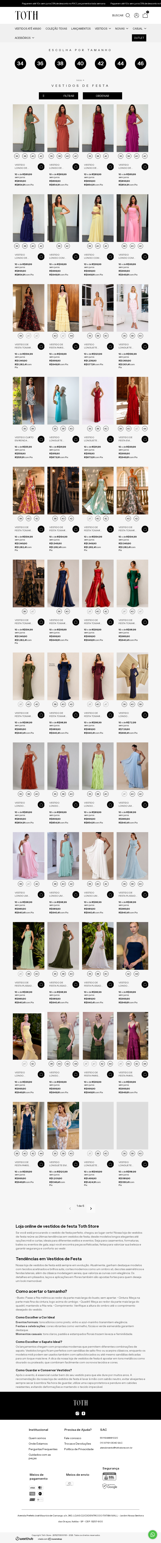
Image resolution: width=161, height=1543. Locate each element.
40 (33, 156)
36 (17, 156)
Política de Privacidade (79, 1449)
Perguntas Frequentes (43, 1449)
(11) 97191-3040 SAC (111, 1442)
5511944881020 (109, 1437)
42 (41, 156)
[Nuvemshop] (50, 1539)
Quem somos (37, 1438)
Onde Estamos (38, 1443)
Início (79, 80)
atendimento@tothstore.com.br (116, 1447)
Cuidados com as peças (40, 1456)
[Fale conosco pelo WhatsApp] (152, 1534)
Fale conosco (72, 1438)
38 (25, 156)
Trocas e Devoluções (77, 1443)
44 (71, 335)
